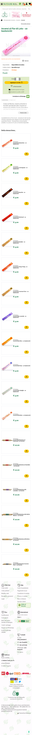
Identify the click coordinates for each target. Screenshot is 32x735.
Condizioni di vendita (23, 593)
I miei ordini (4, 588)
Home (1, 20)
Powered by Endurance (25, 713)
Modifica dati (5, 593)
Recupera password (7, 596)
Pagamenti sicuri (22, 590)
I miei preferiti (5, 590)
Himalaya (14, 70)
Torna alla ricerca (25, 23)
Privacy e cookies (22, 596)
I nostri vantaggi (6, 625)
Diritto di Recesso (23, 605)
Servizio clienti (21, 601)
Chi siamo (20, 652)
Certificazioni (5, 615)
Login (3, 599)
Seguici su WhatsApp (7, 628)
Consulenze (4, 618)
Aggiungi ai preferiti (17, 86)
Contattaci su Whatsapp (19, 96)
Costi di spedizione (22, 588)
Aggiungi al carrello (15, 82)
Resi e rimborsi (21, 599)
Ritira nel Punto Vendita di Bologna (6, 621)
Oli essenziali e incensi (9, 20)
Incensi (18, 20)
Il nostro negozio (6, 666)
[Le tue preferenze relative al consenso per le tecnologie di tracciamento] (29, 732)
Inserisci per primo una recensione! (10, 59)
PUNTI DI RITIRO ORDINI (6, 631)
